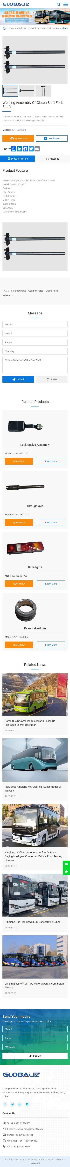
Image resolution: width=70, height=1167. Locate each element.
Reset (54, 379)
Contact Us (8, 1113)
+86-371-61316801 (20, 1123)
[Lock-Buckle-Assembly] (35, 426)
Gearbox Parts (35, 290)
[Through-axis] (35, 488)
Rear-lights (35, 567)
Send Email (54, 138)
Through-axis (35, 506)
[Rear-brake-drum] (35, 610)
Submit (21, 379)
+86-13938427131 (23, 1135)
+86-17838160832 (28, 1140)
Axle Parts (7, 295)
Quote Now (21, 138)
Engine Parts (51, 290)
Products (21, 28)
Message (54, 158)
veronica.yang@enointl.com (28, 1129)
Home (10, 28)
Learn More (51, 461)
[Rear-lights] (35, 549)
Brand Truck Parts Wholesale (44, 28)
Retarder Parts (18, 290)
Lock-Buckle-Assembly (35, 444)
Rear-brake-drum (35, 628)
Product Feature (19, 158)
